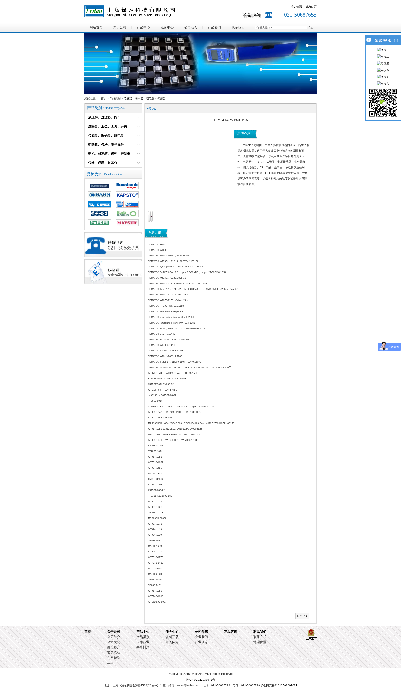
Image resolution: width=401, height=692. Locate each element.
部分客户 (113, 647)
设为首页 (311, 6)
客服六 (385, 83)
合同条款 (113, 657)
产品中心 (143, 27)
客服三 (385, 63)
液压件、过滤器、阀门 (104, 117)
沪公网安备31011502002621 (279, 685)
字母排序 (142, 647)
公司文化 (113, 642)
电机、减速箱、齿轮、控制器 (109, 153)
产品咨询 (214, 27)
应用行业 (142, 642)
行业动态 (201, 642)
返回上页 (302, 616)
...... (110, 662)
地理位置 (259, 642)
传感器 (161, 98)
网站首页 (96, 27)
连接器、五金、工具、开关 (107, 126)
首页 (104, 98)
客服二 (385, 56)
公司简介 (113, 637)
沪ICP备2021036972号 (200, 679)
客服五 (385, 77)
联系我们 (238, 27)
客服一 (385, 50)
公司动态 (190, 27)
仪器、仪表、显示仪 (102, 162)
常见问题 (172, 642)
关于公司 (119, 27)
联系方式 (259, 637)
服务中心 (167, 27)
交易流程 (113, 652)
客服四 (385, 70)
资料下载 (172, 637)
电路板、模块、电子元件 (106, 144)
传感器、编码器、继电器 (139, 98)
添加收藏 (296, 6)
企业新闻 (201, 637)
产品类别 (115, 98)
